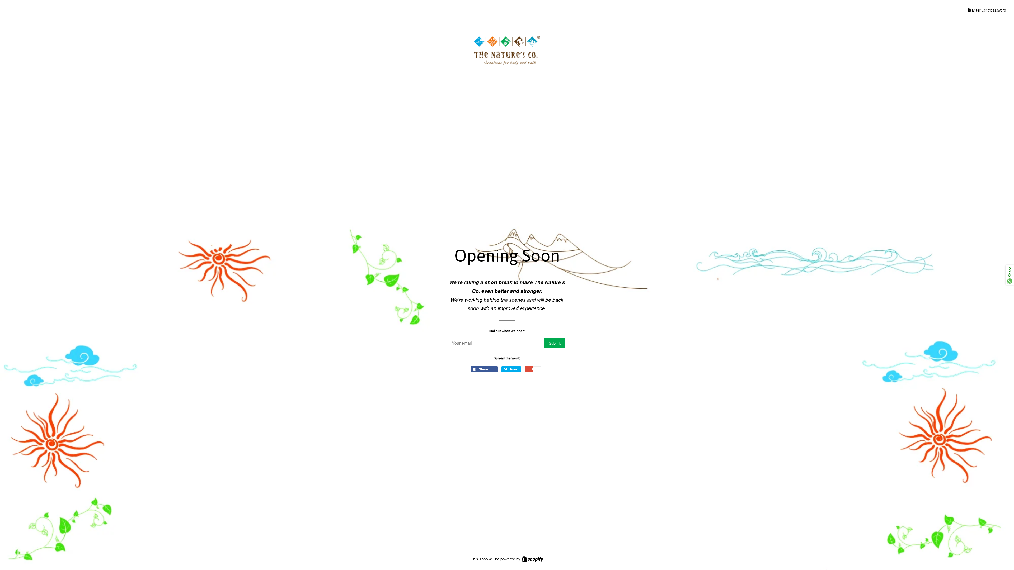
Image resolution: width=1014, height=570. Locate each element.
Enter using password (988, 10)
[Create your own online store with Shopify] (532, 559)
